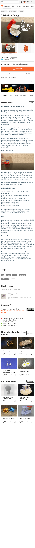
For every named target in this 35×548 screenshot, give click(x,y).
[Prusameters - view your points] (24, 2)
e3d (3, 275)
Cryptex (22, 351)
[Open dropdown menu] (32, 15)
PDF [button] (32, 102)
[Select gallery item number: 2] (24, 347)
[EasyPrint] (21, 1)
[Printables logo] (2, 6)
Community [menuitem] (25, 6)
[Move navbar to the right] (33, 6)
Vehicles (21, 11)
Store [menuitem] (13, 6)
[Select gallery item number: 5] (28, 347)
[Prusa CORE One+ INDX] (17, 88)
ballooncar (22, 275)
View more (30, 333)
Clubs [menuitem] (19, 6)
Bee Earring (6, 351)
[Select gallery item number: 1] (23, 347)
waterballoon (5, 278)
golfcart (15, 275)
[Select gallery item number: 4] (27, 347)
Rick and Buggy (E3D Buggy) (25, 398)
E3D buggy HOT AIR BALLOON (8, 398)
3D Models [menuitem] (7, 6)
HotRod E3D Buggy (9, 418)
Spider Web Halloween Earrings (9, 371)
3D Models (4, 11)
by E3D (9, 295)
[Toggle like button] (4, 354)
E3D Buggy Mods (12, 77)
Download (18, 68)
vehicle (8, 275)
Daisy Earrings (24, 371)
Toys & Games (13, 11)
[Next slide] (32, 48)
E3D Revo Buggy (25, 418)
